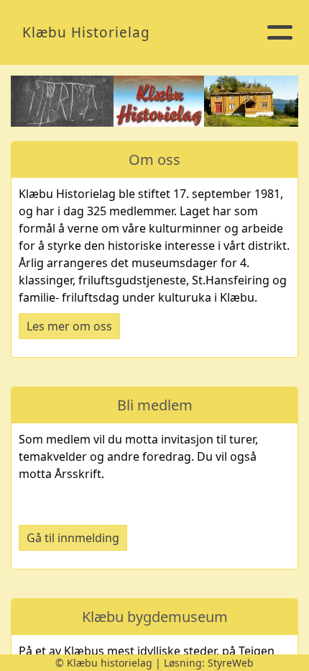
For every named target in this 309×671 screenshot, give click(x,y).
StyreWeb (231, 663)
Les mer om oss (69, 326)
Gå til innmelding (73, 538)
